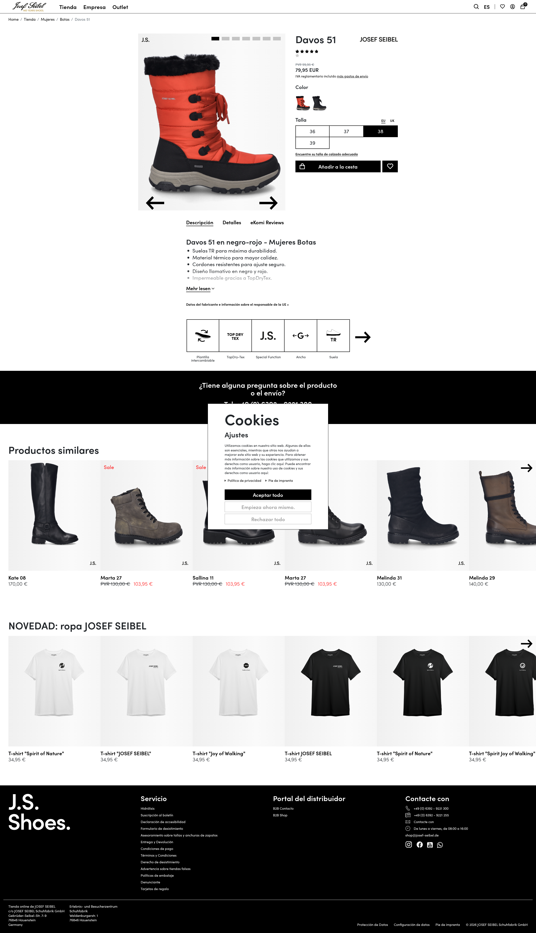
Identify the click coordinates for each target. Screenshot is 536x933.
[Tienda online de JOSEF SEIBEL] (29, 5)
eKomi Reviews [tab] (267, 222)
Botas (65, 19)
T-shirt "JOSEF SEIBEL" (125, 753)
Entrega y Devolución (157, 842)
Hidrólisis (148, 808)
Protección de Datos (372, 924)
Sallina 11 (203, 577)
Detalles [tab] (232, 222)
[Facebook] (419, 844)
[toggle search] (476, 6)
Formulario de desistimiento (162, 828)
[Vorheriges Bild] (155, 203)
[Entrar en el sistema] (513, 6)
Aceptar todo (268, 494)
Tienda (30, 19)
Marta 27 (111, 577)
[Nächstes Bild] (268, 203)
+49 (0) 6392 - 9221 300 (431, 808)
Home (13, 19)
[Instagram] (408, 844)
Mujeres (48, 19)
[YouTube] (430, 844)
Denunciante (150, 882)
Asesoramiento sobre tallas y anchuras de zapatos (179, 835)
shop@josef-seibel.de (422, 835)
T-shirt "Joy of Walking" (219, 753)
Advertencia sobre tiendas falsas (166, 868)
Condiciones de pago (157, 848)
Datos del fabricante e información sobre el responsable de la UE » (237, 304)
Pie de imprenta (448, 924)
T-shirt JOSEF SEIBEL (308, 753)
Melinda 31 (389, 577)
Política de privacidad (245, 480)
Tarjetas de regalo (155, 889)
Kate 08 (17, 577)
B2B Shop (280, 815)
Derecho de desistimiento (160, 862)
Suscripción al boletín (157, 815)
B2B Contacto (283, 808)
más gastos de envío (352, 76)
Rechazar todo (268, 518)
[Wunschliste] (502, 6)
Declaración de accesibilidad (163, 822)
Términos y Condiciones (159, 855)
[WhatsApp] (440, 844)
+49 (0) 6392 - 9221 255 (431, 815)
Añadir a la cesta (338, 166)
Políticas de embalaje (157, 875)
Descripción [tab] (199, 222)
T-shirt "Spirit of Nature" (36, 753)
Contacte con (424, 822)
